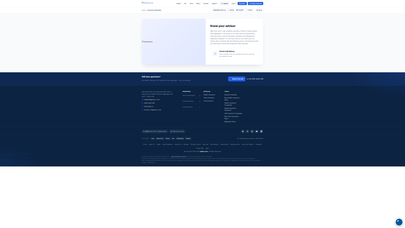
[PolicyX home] (149, 3)
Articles (206, 3)
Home (144, 10)
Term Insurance (209, 98)
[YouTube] (257, 131)
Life (185, 3)
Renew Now (200, 148)
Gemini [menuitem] (250, 10)
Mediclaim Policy (230, 121)
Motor (198, 3)
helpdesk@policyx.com (152, 99)
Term (192, 3)
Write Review (214, 144)
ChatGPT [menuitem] (241, 10)
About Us (152, 144)
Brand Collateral (168, 144)
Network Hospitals (230, 95)
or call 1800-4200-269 (255, 79)
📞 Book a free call (236, 79)
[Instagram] (252, 131)
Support (215, 3)
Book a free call (257, 3)
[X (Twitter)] (247, 131)
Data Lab (205, 144)
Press (145, 144)
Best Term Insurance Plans (231, 117)
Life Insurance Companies (233, 113)
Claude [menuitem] (232, 10)
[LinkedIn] (261, 131)
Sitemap (186, 144)
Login (207, 148)
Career (158, 144)
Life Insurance (208, 101)
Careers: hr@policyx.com (152, 110)
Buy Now (242, 3)
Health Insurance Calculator (230, 109)
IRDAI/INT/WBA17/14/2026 (178, 156)
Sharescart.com (235, 144)
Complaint (258, 144)
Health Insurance (209, 95)
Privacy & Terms (195, 144)
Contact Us (178, 144)
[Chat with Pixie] (399, 222)
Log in (234, 3)
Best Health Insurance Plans (232, 99)
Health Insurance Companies (230, 104)
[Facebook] (243, 131)
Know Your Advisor (248, 144)
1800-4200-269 (149, 103)
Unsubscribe (224, 144)
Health (179, 3)
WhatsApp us (148, 106)
